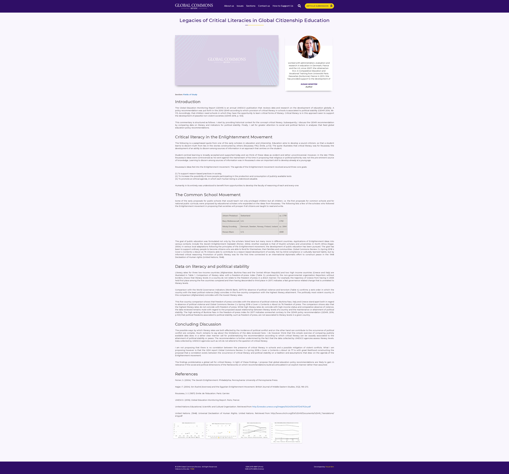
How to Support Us (283, 6)
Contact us (264, 6)
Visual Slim (329, 467)
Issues (240, 6)
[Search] (300, 6)
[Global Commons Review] (194, 6)
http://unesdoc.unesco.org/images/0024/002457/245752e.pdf (281, 406)
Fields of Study (190, 95)
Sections (250, 6)
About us (229, 6)
